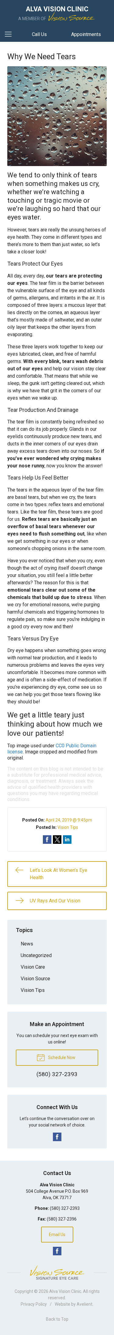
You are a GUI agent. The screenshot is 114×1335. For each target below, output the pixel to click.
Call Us (39, 34)
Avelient (84, 1304)
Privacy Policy (34, 1304)
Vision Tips (67, 827)
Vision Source (35, 978)
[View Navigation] (10, 34)
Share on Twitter (57, 839)
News (27, 944)
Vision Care (33, 967)
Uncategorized (36, 955)
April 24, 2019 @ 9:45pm (69, 820)
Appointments (86, 34)
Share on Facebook (47, 839)
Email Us (57, 1234)
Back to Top (57, 1319)
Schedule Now (61, 1057)
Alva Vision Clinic (65, 1291)
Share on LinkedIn (67, 839)
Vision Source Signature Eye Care (57, 1272)
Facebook (57, 1137)
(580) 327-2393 (65, 1208)
